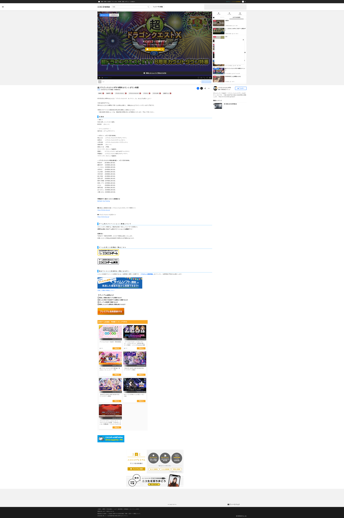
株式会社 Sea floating (103, 201)
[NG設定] (213, 17)
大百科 (119, 1)
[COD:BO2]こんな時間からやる (233, 76)
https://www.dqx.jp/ (103, 217)
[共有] (205, 88)
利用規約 (126, 509)
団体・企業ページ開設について (132, 513)
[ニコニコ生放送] (103, 7)
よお (226, 36)
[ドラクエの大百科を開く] (149, 93)
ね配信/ (227, 20)
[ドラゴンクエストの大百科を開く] (125, 93)
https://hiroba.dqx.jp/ (103, 210)
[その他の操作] (208, 88)
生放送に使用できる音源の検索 (116, 513)
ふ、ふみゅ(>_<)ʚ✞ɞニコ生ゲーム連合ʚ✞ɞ (235, 29)
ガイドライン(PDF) (134, 509)
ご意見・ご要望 (101, 509)
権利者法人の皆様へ (102, 513)
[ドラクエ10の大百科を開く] (160, 93)
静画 (105, 1)
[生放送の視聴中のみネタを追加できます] (99, 81)
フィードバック (235, 504)
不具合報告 (109, 509)
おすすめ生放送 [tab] (236, 17)
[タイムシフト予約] (198, 88)
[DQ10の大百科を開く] (103, 93)
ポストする (201, 88)
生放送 (109, 1)
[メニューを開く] (3, 7)
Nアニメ (127, 1)
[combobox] (131, 6)
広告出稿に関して (101, 515)
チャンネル (114, 1)
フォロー (241, 88)
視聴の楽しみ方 (101, 511)
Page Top (172, 504)
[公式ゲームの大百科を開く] (170, 93)
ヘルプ (115, 509)
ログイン (228, 1)
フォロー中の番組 (158, 6)
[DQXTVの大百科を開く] (112, 93)
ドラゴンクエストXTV (224, 87)
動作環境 (120, 509)
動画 (102, 1)
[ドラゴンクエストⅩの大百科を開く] (140, 93)
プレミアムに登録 (155, 49)
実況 (123, 1)
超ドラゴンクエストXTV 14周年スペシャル (235, 69)
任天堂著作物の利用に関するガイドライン (118, 515)
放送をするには (110, 511)
